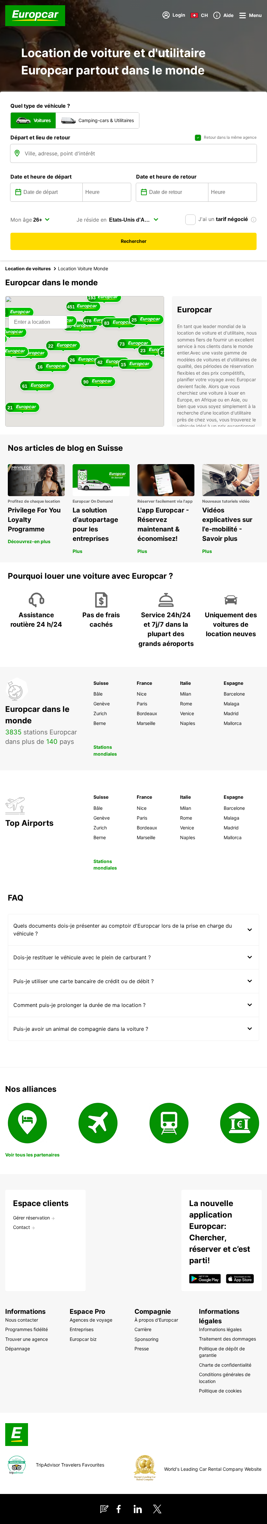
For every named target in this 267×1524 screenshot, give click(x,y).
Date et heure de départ (41, 176)
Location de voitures (28, 268)
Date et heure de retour (166, 176)
